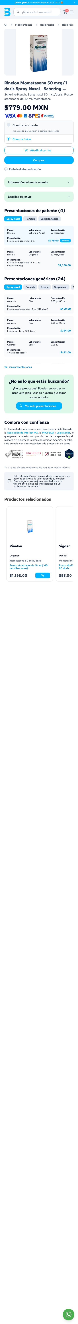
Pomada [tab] (30, 218)
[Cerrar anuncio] (74, 2)
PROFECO (48, 432)
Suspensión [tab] (60, 287)
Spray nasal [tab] (13, 218)
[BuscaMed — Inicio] (7, 12)
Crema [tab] (44, 287)
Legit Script (63, 432)
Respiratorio (47, 24)
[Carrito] (65, 12)
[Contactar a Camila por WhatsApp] (68, 1314)
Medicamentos (23, 24)
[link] (71, 12)
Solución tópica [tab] (49, 218)
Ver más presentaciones (18, 366)
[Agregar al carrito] (42, 575)
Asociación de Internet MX (22, 432)
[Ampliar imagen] (39, 52)
